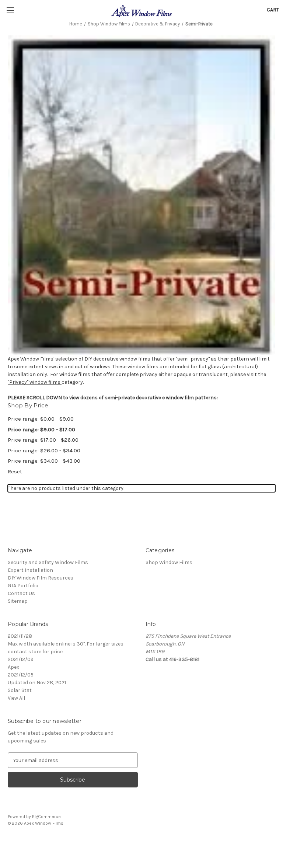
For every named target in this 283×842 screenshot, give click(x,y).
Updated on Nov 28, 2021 (37, 682)
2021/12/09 (21, 659)
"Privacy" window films (35, 382)
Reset (15, 471)
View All (16, 698)
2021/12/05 (21, 675)
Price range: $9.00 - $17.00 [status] (41, 429)
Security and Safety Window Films (48, 562)
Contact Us (21, 593)
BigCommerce (46, 816)
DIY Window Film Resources (40, 578)
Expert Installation (30, 570)
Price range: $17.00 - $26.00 (43, 439)
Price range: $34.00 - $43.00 (44, 460)
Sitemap (18, 601)
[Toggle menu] (10, 10)
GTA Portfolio (23, 585)
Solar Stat (20, 690)
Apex (13, 667)
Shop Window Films (169, 562)
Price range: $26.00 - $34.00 (44, 450)
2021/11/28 (20, 636)
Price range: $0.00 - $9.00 (41, 418)
